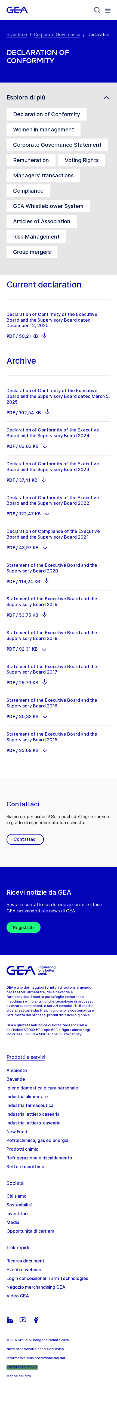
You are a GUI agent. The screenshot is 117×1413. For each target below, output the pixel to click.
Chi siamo (17, 1196)
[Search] (97, 10)
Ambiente (17, 1070)
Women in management (43, 129)
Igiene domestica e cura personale (42, 1088)
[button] (58, 97)
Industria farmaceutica (30, 1105)
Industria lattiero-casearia (33, 1123)
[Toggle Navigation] (107, 10)
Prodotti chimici (23, 1149)
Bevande (16, 1079)
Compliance (28, 190)
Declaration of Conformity (46, 114)
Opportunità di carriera (30, 1231)
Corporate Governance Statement (57, 145)
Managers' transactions (43, 175)
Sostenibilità (20, 1205)
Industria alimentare (27, 1096)
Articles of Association (41, 221)
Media (13, 1222)
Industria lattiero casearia (33, 1114)
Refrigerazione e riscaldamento (39, 1158)
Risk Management (36, 236)
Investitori (17, 34)
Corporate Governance (57, 34)
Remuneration (31, 160)
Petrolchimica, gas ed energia (37, 1140)
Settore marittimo (25, 1166)
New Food (17, 1131)
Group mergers (32, 252)
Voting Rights (82, 160)
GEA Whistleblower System (48, 206)
